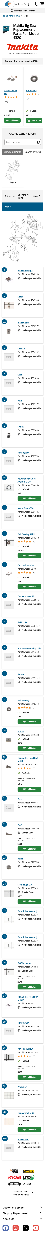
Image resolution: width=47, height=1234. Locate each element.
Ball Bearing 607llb (26, 534)
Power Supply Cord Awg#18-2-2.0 (26, 480)
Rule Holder (23, 1139)
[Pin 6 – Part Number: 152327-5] (9, 409)
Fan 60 (21, 674)
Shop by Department (15, 1213)
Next (35, 196)
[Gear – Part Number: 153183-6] (9, 383)
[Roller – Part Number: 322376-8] (9, 867)
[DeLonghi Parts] (14, 1184)
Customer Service (13, 1207)
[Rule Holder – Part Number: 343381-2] (9, 1148)
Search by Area (33, 151)
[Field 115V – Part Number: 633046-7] (9, 631)
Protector (22, 1087)
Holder (21, 731)
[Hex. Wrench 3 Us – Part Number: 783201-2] (9, 1121)
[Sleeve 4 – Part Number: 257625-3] (9, 357)
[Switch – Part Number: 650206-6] (9, 435)
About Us (8, 1219)
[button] (2, 4)
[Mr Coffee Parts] (29, 1184)
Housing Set (23, 452)
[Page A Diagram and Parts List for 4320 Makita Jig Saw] (22, 237)
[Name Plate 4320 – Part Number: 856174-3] (9, 517)
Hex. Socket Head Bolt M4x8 (28, 759)
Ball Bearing (31, 90)
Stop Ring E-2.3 (25, 884)
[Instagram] (16, 1228)
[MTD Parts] (29, 1177)
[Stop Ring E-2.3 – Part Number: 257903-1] (9, 893)
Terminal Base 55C (26, 596)
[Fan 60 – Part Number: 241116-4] (9, 683)
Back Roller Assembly (27, 911)
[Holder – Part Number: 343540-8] (9, 740)
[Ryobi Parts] (14, 1177)
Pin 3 (20, 825)
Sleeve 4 (21, 348)
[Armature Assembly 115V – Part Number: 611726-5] (9, 657)
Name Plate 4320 (25, 508)
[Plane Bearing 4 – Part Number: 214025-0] (9, 279)
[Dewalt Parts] (29, 1171)
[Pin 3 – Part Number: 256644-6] (9, 837)
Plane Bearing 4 (25, 270)
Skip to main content (23, 16)
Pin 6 (20, 400)
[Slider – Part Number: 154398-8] (9, 305)
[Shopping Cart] (42, 4)
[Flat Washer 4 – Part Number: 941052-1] (9, 975)
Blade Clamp (23, 322)
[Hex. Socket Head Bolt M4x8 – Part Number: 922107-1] (9, 774)
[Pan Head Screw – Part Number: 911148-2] (9, 1063)
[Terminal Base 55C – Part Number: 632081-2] (9, 605)
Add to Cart (15, 120)
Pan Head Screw (25, 1048)
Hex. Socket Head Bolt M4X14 (28, 998)
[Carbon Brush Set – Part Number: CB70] (12, 78)
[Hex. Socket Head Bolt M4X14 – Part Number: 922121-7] (9, 1005)
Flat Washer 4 (24, 963)
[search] (29, 4)
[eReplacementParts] (8, 4)
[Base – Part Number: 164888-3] (9, 808)
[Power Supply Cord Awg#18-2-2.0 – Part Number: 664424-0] (9, 489)
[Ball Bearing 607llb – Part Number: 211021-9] (9, 545)
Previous (11, 196)
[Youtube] (36, 1228)
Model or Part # (21, 4)
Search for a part (14, 142)
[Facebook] (6, 1228)
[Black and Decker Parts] (14, 1171)
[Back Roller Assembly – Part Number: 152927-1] (9, 920)
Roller (20, 858)
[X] (26, 1228)
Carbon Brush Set (10, 92)
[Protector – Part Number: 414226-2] (9, 1095)
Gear (20, 374)
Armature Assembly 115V (29, 648)
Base (20, 799)
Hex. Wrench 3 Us (26, 1113)
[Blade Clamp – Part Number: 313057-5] (9, 331)
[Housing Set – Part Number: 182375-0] (9, 461)
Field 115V (22, 622)
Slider (20, 296)
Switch (21, 426)
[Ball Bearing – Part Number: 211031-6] (34, 78)
